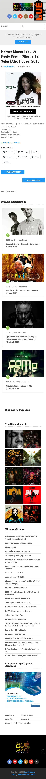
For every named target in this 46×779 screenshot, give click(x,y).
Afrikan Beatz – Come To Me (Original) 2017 (19, 387)
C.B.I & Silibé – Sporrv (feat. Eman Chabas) (21, 656)
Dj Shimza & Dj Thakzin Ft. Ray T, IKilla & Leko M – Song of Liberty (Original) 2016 (21, 339)
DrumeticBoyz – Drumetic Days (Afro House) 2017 (22, 245)
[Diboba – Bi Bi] (32, 495)
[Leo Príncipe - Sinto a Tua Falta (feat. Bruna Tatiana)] (32, 514)
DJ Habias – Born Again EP (15, 634)
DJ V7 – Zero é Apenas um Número (18, 611)
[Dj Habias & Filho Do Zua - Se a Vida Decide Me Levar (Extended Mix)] (14, 514)
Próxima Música (33, 180)
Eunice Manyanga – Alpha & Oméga (18, 543)
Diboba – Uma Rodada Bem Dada (17, 598)
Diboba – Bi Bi (10, 547)
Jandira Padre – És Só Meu (15, 577)
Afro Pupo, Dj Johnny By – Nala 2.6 (18, 556)
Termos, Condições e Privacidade (23, 775)
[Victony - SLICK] (14, 458)
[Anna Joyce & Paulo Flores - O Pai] (32, 458)
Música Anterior (13, 172)
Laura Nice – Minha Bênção (15, 630)
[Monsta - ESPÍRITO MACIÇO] (14, 439)
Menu (5, 26)
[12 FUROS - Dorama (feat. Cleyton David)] (32, 439)
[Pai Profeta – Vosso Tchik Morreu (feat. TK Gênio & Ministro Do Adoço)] (32, 476)
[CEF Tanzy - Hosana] (14, 495)
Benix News (9, 716)
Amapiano (25, 719)
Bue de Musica (8, 66)
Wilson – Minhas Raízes (14, 615)
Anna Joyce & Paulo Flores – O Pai (18, 603)
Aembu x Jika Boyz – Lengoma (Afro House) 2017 (22, 291)
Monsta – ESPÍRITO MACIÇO (16, 588)
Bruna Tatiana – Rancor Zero (16, 619)
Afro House (11, 191)
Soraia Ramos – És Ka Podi (15, 573)
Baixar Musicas (27, 716)
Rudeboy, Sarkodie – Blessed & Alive (19, 638)
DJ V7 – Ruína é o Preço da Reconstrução (20, 607)
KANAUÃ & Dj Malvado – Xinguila (17, 551)
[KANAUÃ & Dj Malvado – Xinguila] (14, 476)
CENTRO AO (23, 42)
